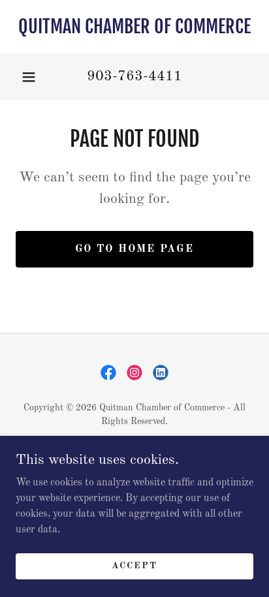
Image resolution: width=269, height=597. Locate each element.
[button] (29, 77)
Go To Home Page (134, 249)
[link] (134, 27)
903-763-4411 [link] (134, 76)
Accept (134, 565)
